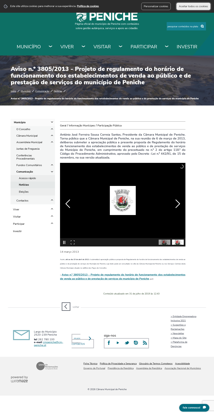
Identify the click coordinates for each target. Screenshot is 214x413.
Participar (144, 47)
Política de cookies (88, 6)
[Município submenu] (50, 46)
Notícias (58, 91)
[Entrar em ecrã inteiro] (72, 242)
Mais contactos (78, 341)
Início (13, 91)
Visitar (102, 47)
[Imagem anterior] (67, 203)
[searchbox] (186, 26)
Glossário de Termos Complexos (156, 363)
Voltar (76, 307)
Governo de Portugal (94, 368)
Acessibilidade (182, 363)
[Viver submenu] (83, 46)
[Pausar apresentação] (64, 242)
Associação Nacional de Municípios (183, 368)
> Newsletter (177, 333)
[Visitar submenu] (120, 46)
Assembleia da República (149, 368)
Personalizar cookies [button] (156, 6)
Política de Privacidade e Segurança (118, 363)
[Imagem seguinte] (177, 203)
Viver (67, 47)
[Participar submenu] (167, 46)
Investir (187, 47)
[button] (164, 242)
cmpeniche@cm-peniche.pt (48, 343)
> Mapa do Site (178, 337)
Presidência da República (121, 368)
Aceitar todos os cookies (193, 6)
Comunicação (42, 91)
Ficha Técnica (90, 363)
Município (29, 47)
